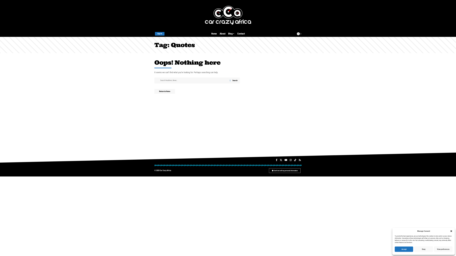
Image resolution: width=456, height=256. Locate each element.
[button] (451, 231)
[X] (281, 160)
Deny (423, 249)
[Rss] (300, 160)
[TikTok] (295, 160)
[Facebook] (276, 160)
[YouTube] (286, 160)
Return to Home (164, 91)
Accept (403, 249)
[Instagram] (290, 160)
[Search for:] (194, 80)
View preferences (443, 249)
